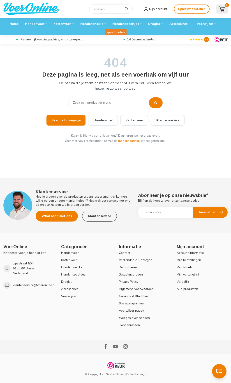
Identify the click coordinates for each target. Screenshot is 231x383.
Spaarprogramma (131, 303)
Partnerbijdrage (136, 374)
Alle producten (187, 289)
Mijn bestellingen (189, 260)
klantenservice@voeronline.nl (34, 285)
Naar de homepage (66, 120)
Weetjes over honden (134, 318)
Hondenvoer (34, 24)
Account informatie (190, 253)
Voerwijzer (205, 24)
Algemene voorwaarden (136, 289)
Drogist (154, 24)
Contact (124, 253)
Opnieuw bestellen (192, 9)
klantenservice (129, 141)
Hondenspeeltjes (125, 24)
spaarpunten (115, 32)
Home (13, 24)
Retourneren (128, 267)
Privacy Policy (128, 282)
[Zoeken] (156, 102)
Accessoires (178, 24)
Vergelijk (183, 282)
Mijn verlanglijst (188, 274)
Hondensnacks (91, 24)
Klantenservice (167, 120)
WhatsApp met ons (57, 216)
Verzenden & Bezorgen (135, 260)
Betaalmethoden (131, 274)
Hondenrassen (129, 325)
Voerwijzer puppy (131, 310)
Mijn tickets (185, 267)
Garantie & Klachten (133, 296)
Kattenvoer (62, 24)
